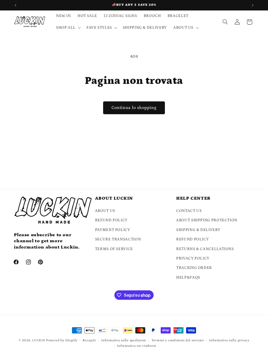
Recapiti (89, 340)
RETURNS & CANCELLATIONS (205, 249)
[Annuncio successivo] (252, 5)
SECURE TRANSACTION (118, 239)
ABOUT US (105, 211)
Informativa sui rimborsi (136, 346)
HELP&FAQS (188, 277)
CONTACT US (189, 211)
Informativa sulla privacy (229, 340)
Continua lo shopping (134, 107)
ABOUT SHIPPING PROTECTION (206, 220)
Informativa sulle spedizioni (123, 340)
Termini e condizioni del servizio (178, 340)
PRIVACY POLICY (192, 258)
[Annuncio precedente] (15, 5)
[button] (68, 27)
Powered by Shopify (61, 340)
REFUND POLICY (111, 220)
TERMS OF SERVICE (114, 249)
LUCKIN (38, 340)
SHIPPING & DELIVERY (198, 230)
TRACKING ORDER (194, 268)
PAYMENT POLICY (112, 230)
